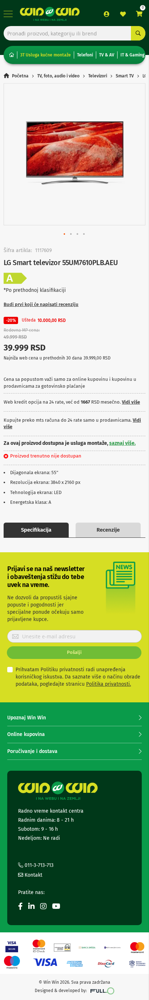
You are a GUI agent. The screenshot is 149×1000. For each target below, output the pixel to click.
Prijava (107, 14)
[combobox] (74, 33)
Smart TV (125, 75)
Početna (20, 75)
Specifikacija (36, 530)
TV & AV (106, 55)
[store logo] (50, 14)
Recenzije (108, 530)
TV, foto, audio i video (58, 75)
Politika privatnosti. (108, 684)
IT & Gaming (132, 55)
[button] (64, 234)
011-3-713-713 (38, 865)
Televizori (97, 75)
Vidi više (131, 402)
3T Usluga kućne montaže (45, 55)
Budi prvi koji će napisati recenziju (41, 304)
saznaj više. (122, 443)
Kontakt (32, 875)
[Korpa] (139, 14)
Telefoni (85, 55)
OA (15, 279)
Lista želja (123, 14)
